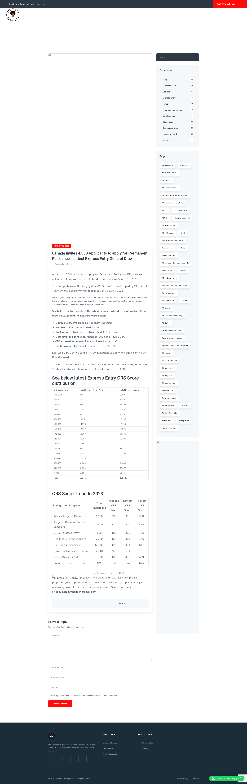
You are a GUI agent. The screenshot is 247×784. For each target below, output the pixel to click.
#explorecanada (182, 218)
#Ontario (166, 308)
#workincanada (169, 398)
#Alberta (184, 165)
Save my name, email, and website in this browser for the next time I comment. (84, 695)
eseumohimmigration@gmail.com (76, 591)
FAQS (77, 15)
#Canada (166, 180)
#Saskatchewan (169, 360)
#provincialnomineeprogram (175, 345)
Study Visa (178, 122)
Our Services (52, 15)
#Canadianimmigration (172, 203)
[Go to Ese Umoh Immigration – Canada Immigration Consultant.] (49, 35)
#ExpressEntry (168, 225)
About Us (37, 15)
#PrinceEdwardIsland (172, 330)
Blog (86, 15)
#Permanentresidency (172, 315)
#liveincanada (168, 255)
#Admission (167, 165)
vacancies (177, 140)
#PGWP (165, 323)
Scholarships (177, 116)
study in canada (169, 428)
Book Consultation (110, 754)
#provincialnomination (172, 338)
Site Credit (85, 778)
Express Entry (60, 264)
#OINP (184, 300)
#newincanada (169, 293)
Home (26, 15)
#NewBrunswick (169, 278)
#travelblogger (169, 383)
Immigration (184, 421)
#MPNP (182, 270)
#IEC (183, 233)
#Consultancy (180, 210)
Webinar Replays (110, 743)
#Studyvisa (167, 376)
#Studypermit (168, 368)
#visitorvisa (167, 391)
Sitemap (145, 748)
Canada (178, 92)
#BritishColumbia (170, 173)
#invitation (167, 248)
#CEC (164, 210)
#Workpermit (168, 406)
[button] (226, 778)
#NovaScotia (168, 300)
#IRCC (182, 248)
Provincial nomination (178, 110)
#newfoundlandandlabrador (175, 285)
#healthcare (167, 233)
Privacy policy (147, 743)
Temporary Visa (178, 128)
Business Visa (178, 85)
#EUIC (164, 218)
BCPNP (185, 406)
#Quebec (166, 353)
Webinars (67, 15)
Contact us (98, 15)
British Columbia (169, 413)
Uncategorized (178, 134)
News (69, 264)
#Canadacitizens (170, 188)
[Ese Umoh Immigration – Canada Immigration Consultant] (12, 15)
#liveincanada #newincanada (175, 263)
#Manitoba (167, 270)
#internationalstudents (172, 240)
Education (166, 421)
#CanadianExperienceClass (174, 195)
